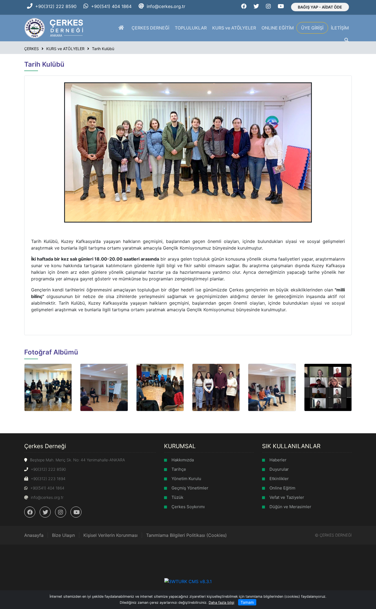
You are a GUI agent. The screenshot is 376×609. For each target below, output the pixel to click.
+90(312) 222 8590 (56, 6)
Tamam (247, 602)
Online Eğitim (282, 488)
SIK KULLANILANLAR (291, 446)
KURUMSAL (180, 446)
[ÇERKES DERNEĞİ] (54, 27)
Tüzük (177, 497)
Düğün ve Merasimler (290, 506)
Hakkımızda (182, 459)
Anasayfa (33, 535)
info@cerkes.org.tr (166, 6)
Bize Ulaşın (63, 535)
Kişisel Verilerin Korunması (110, 535)
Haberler (278, 459)
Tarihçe (178, 469)
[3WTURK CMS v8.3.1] (188, 581)
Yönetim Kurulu (186, 478)
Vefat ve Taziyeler (286, 497)
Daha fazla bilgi (221, 602)
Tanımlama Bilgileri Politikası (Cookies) (186, 535)
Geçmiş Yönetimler (189, 488)
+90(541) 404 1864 (111, 6)
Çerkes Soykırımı (188, 506)
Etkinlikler (279, 478)
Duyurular (279, 469)
